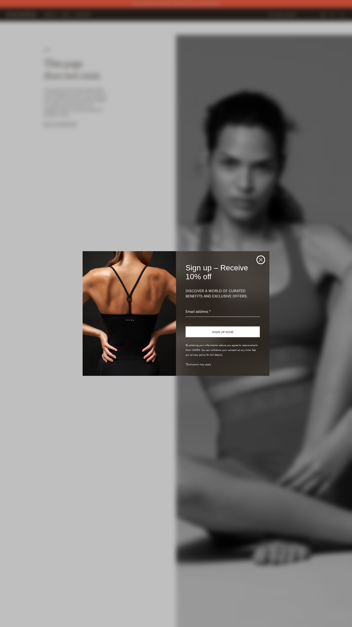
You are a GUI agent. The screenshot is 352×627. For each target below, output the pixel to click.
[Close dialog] (261, 260)
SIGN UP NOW (222, 332)
